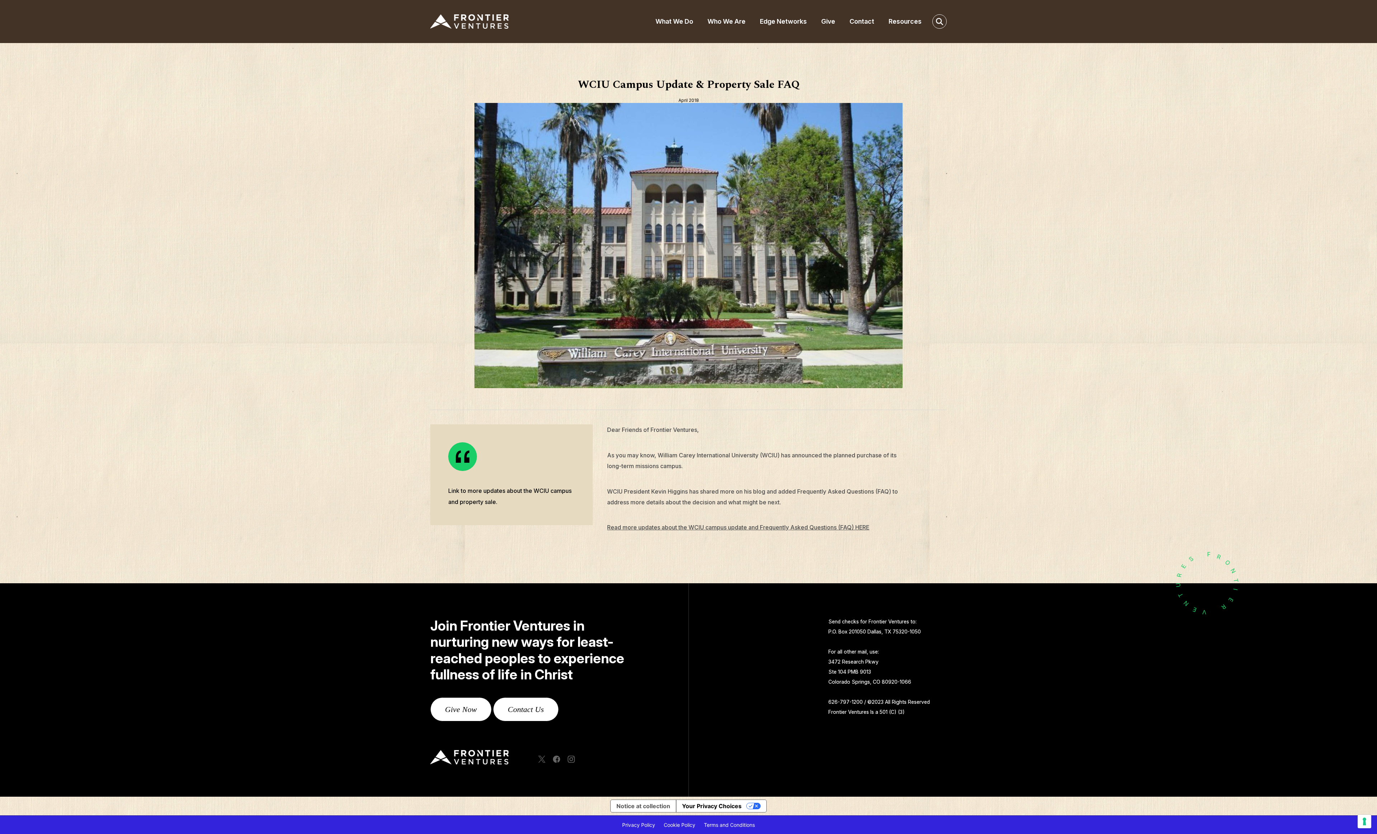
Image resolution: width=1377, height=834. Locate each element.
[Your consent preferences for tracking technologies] (1364, 821)
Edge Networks (783, 21)
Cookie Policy (679, 825)
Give (828, 21)
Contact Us (526, 709)
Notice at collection (643, 806)
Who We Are (727, 21)
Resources (905, 21)
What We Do (674, 21)
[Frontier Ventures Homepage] (489, 21)
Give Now (461, 709)
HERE (862, 527)
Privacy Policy (638, 825)
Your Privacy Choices (712, 806)
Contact (862, 21)
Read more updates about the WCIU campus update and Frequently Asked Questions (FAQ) (731, 527)
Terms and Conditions (729, 825)
